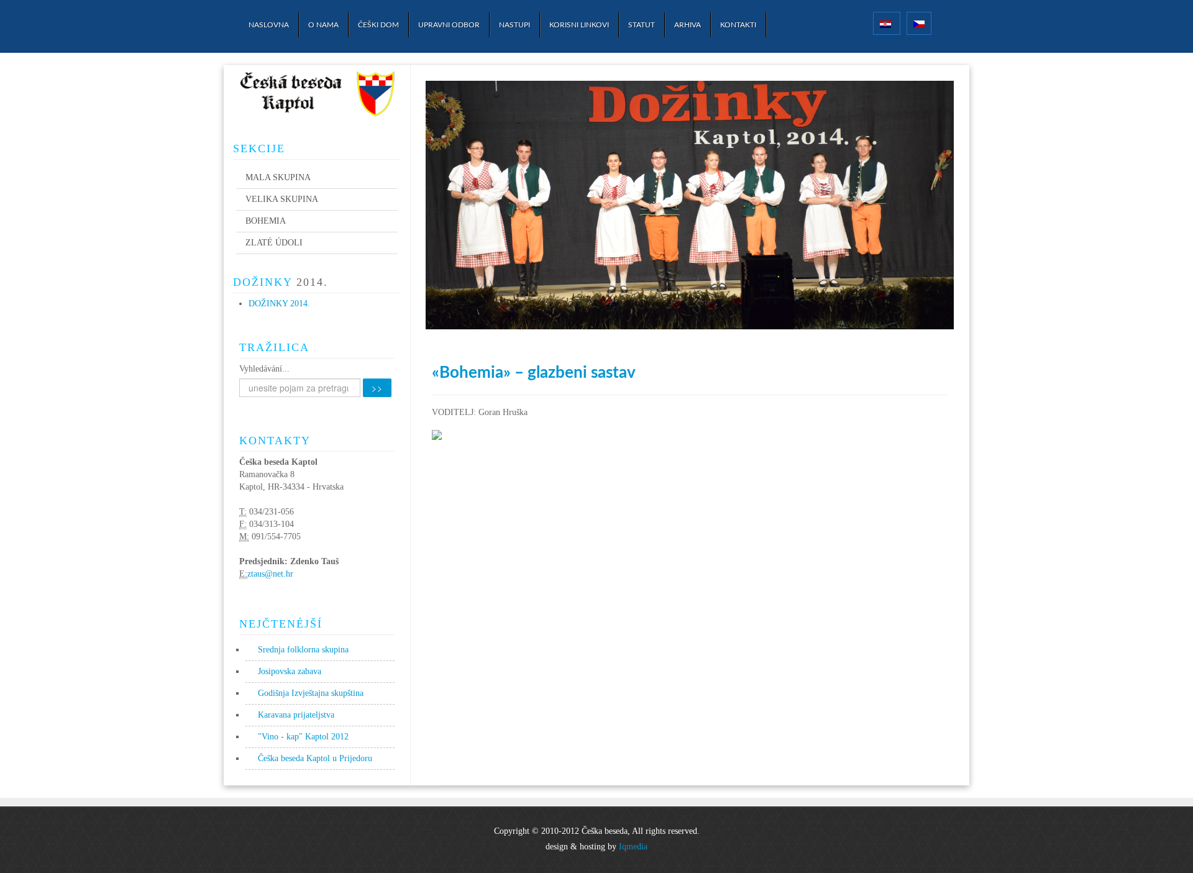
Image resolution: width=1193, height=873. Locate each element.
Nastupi (514, 25)
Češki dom (378, 25)
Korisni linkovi (579, 25)
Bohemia (265, 221)
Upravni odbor (449, 25)
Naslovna (269, 25)
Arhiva (687, 25)
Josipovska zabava (289, 671)
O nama (323, 25)
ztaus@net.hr (270, 573)
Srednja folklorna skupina (303, 649)
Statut (641, 25)
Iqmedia (633, 846)
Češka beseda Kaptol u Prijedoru (315, 758)
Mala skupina (278, 177)
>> (377, 388)
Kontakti (738, 25)
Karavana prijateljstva (296, 715)
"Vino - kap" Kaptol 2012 (303, 736)
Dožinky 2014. (279, 303)
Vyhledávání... (264, 368)
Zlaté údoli (274, 242)
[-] (317, 96)
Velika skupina (281, 199)
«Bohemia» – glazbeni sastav (534, 373)
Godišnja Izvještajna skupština (310, 693)
